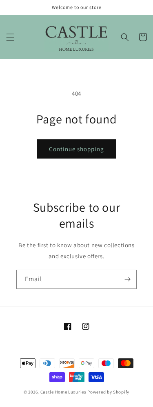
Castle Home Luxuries (63, 392)
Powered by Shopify (108, 392)
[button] (10, 37)
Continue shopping (76, 149)
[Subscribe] (127, 279)
